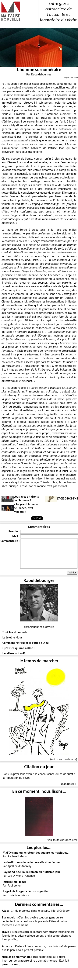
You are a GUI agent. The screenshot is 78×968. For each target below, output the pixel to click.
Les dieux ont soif (13, 653)
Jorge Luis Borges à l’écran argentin (25, 891)
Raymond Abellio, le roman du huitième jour (31, 872)
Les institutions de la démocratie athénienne (31, 862)
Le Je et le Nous (12, 637)
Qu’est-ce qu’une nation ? (18, 648)
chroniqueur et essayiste (39, 627)
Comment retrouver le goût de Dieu (25, 643)
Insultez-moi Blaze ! (15, 881)
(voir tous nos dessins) (63, 759)
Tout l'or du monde (14, 632)
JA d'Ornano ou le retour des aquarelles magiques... (36, 852)
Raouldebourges (39, 581)
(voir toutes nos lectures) (62, 840)
